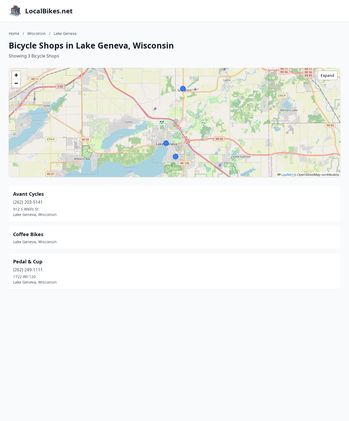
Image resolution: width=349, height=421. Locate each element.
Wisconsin (36, 33)
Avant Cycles (28, 194)
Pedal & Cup (27, 261)
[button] (175, 156)
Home (14, 33)
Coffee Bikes (28, 234)
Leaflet (286, 174)
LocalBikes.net (49, 11)
